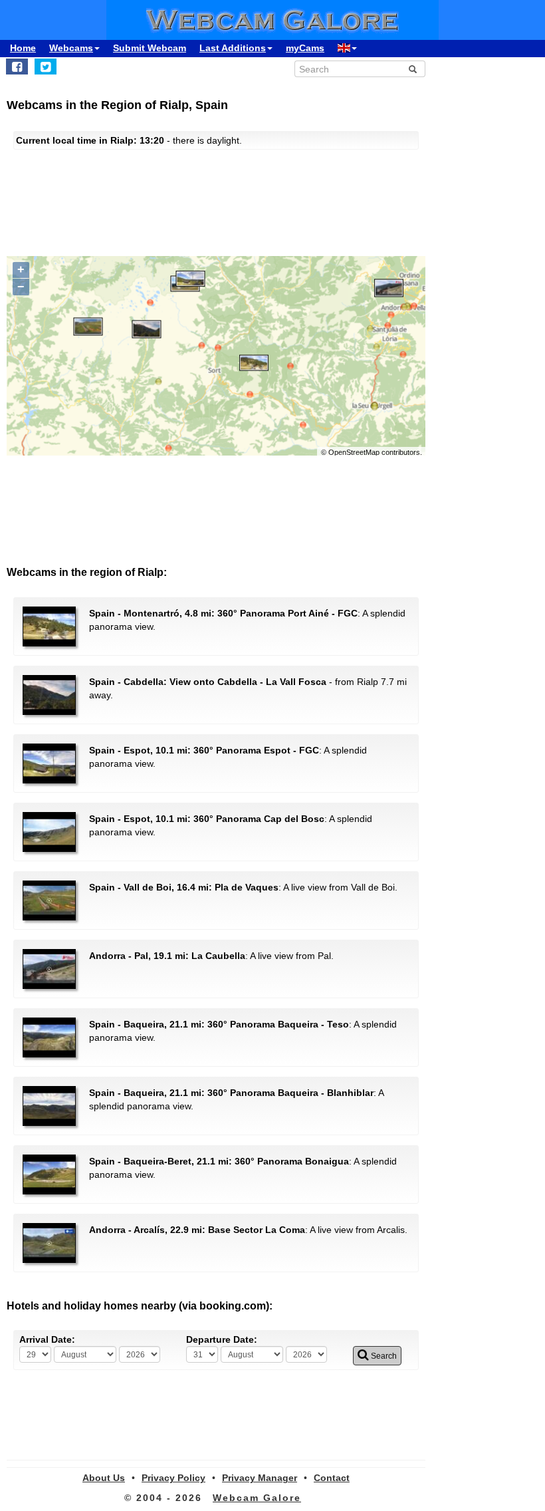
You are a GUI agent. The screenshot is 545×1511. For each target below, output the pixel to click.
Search (383, 1356)
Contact (332, 1477)
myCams (305, 48)
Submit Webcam (149, 48)
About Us (103, 1477)
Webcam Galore (257, 1497)
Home (23, 48)
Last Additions (232, 48)
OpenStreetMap (354, 452)
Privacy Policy (173, 1477)
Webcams (71, 48)
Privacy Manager (259, 1477)
